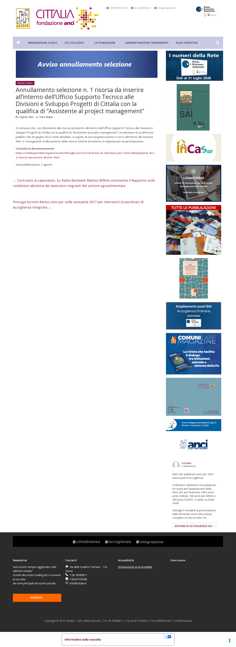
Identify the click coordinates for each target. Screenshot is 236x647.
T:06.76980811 (78, 575)
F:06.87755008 (78, 579)
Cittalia (186, 463)
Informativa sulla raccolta (83, 639)
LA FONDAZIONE (104, 42)
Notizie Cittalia (25, 83)
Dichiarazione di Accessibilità (135, 567)
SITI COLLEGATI (74, 42)
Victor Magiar (46, 117)
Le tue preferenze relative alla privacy (134, 637)
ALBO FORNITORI (187, 42)
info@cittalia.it (78, 583)
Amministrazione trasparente (147, 42)
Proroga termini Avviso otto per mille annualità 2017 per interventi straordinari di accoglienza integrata (78, 204)
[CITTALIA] (18, 43)
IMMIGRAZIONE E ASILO (42, 42)
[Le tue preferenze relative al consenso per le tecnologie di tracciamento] (229, 640)
